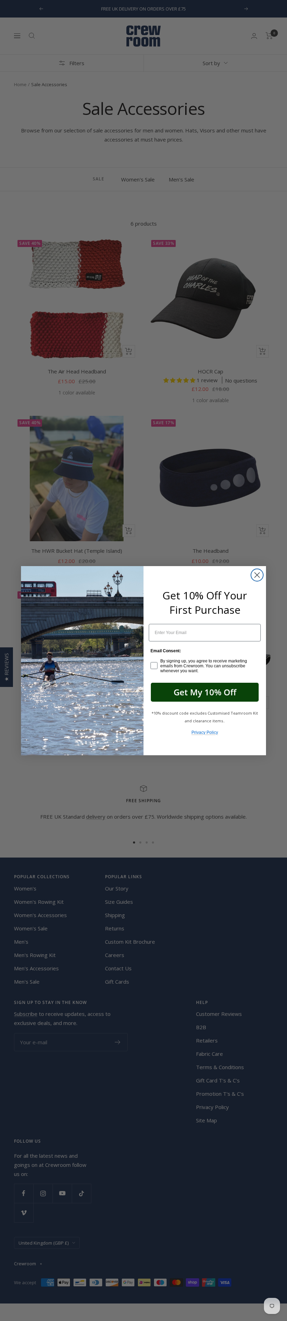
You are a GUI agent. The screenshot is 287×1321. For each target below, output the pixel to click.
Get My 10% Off (205, 692)
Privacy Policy (204, 732)
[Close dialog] (257, 575)
